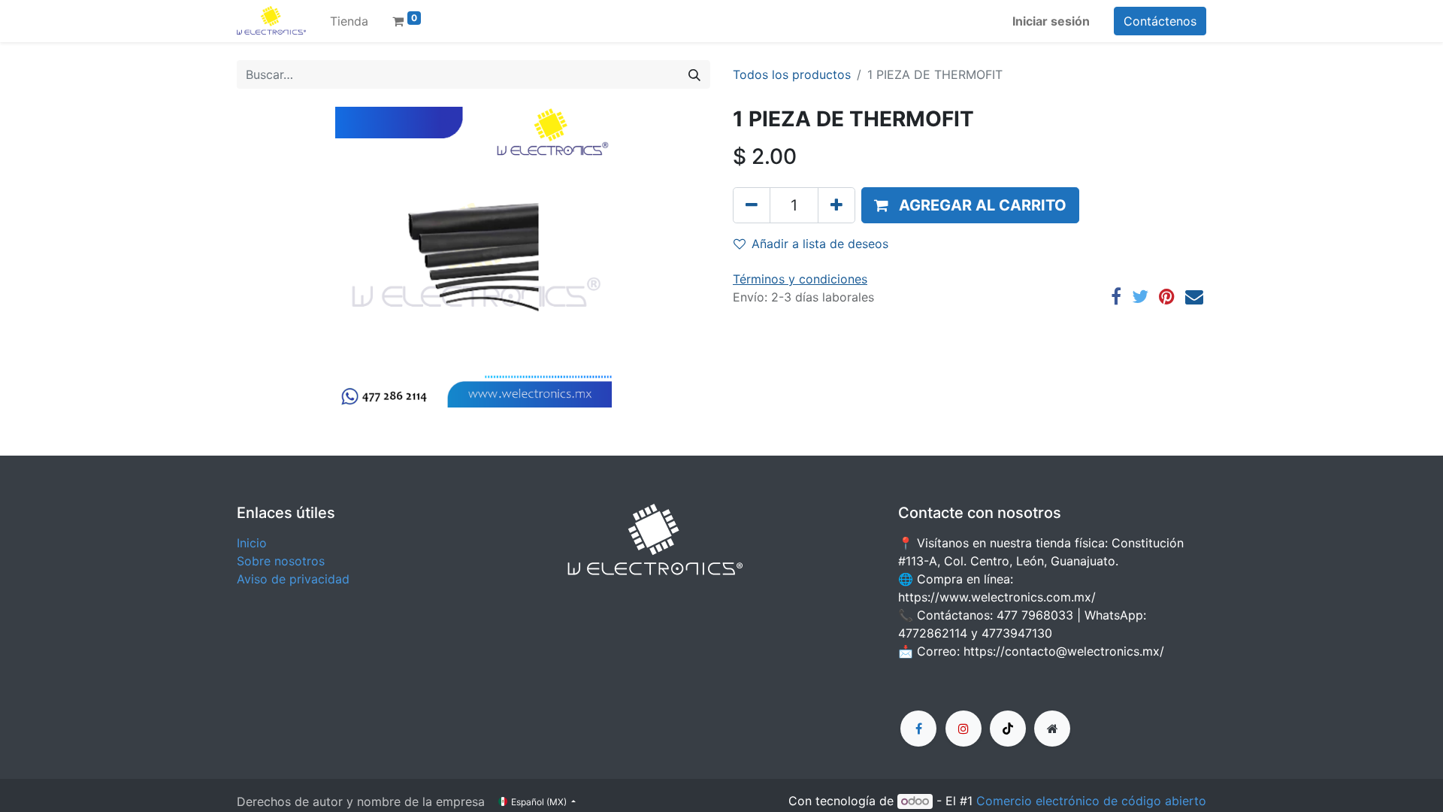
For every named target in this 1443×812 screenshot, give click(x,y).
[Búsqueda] (694, 74)
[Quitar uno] (751, 205)
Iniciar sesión (1051, 21)
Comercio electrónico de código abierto (1091, 800)
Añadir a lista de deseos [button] (820, 243)
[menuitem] (349, 21)
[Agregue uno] (836, 205)
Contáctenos (1160, 21)
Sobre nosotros (281, 560)
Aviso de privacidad (293, 578)
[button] (970, 205)
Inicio (252, 542)
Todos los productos (792, 74)
